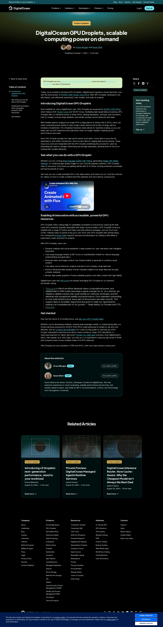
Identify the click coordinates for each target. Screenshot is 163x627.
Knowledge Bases (52, 525)
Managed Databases (53, 565)
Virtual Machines (102, 555)
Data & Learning (52, 538)
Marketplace (75, 558)
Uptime (48, 582)
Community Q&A (76, 528)
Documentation (76, 569)
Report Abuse (126, 532)
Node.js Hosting (101, 545)
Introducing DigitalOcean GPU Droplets (18, 93)
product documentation (66, 330)
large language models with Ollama (77, 161)
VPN (97, 538)
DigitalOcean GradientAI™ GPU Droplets (76, 81)
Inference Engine (52, 535)
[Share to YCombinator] (147, 83)
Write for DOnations (78, 535)
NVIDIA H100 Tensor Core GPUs (75, 95)
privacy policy (60, 617)
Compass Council (77, 548)
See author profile (110, 366)
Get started (15, 117)
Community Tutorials (78, 525)
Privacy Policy (26, 558)
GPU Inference (101, 528)
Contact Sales (148, 2)
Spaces (49, 569)
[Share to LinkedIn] (143, 83)
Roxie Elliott (97, 47)
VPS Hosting (100, 532)
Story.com (64, 281)
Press (23, 552)
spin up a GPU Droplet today (91, 319)
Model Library (51, 545)
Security (24, 562)
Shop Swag (75, 579)
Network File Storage (54, 575)
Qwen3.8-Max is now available (21, 2)
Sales (123, 528)
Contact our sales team (86, 335)
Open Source (76, 552)
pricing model (60, 235)
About (23, 525)
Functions (49, 555)
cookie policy (111, 619)
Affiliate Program (27, 548)
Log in (139, 8)
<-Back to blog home (18, 79)
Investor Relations (27, 565)
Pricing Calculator (77, 565)
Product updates (81, 23)
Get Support (137, 2)
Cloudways (50, 597)
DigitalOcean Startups (79, 542)
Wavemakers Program (79, 545)
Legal (23, 555)
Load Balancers (51, 562)
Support (123, 525)
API (47, 579)
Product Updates (140, 90)
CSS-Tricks (75, 532)
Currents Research (77, 538)
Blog (115, 2)
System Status (126, 535)
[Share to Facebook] (138, 83)
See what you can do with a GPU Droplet (66, 155)
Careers (127, 2)
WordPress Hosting (103, 552)
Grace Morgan (82, 47)
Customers (25, 538)
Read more (29, 494)
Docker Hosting (101, 542)
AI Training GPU (101, 525)
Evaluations (50, 542)
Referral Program (27, 545)
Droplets (49, 548)
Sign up (149, 8)
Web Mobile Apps (102, 548)
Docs (121, 2)
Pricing (73, 562)
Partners (24, 542)
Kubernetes (50, 552)
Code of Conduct (77, 575)
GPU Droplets (51, 528)
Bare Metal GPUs (52, 532)
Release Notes (76, 572)
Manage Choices (146, 623)
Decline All (146, 619)
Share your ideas (127, 538)
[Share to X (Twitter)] (134, 83)
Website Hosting (102, 535)
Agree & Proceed (146, 615)
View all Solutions (102, 558)
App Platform (50, 558)
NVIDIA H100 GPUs (112, 109)
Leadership (25, 528)
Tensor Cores (62, 112)
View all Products (52, 600)
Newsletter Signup (77, 555)
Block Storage (51, 572)
